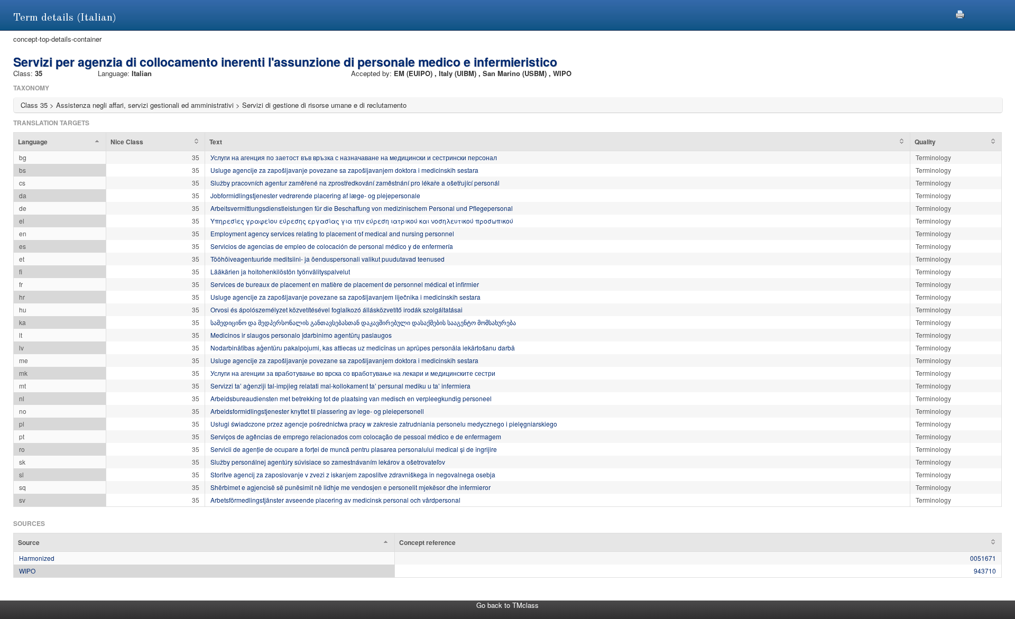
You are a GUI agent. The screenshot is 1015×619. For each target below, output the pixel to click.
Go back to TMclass (507, 605)
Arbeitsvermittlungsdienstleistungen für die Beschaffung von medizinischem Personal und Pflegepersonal (361, 208)
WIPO (27, 570)
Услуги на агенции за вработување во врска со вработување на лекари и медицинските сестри (352, 372)
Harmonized (36, 557)
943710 (985, 570)
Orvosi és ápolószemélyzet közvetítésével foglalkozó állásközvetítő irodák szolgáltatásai (336, 309)
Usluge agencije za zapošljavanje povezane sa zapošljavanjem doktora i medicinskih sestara (344, 169)
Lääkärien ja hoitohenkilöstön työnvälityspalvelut (280, 271)
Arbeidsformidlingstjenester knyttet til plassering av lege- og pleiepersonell (317, 410)
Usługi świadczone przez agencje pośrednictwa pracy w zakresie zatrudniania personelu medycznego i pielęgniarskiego (383, 423)
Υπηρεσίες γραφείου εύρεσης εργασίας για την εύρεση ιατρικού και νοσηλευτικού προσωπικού (361, 220)
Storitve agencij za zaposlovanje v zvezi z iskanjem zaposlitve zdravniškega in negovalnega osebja (352, 474)
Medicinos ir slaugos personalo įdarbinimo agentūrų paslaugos (301, 334)
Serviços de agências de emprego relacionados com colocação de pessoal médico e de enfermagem (355, 436)
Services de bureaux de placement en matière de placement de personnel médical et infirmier (344, 284)
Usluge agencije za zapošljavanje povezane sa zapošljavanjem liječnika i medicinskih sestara (345, 296)
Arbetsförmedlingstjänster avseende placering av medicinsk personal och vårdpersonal (335, 499)
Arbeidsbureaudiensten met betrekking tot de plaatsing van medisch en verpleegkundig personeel (351, 398)
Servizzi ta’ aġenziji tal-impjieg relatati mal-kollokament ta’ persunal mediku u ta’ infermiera (340, 385)
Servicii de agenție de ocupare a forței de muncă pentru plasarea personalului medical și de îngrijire (353, 449)
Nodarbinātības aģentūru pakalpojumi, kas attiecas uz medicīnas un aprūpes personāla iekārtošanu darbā (362, 347)
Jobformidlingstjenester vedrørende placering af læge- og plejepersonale (315, 195)
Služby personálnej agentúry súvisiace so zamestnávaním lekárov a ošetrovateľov (327, 461)
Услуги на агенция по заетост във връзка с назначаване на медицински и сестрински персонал (353, 157)
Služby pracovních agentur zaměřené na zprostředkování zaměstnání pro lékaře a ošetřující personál (355, 182)
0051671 (983, 557)
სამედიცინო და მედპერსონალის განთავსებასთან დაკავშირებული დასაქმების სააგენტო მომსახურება (363, 322)
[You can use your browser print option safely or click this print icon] (960, 13)
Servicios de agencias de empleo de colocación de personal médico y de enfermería (331, 246)
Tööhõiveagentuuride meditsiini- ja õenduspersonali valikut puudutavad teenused (327, 258)
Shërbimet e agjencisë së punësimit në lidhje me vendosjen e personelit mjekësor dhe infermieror (350, 487)
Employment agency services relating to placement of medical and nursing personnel (332, 233)
